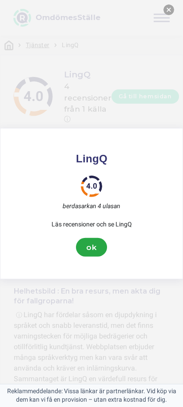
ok (91, 246)
